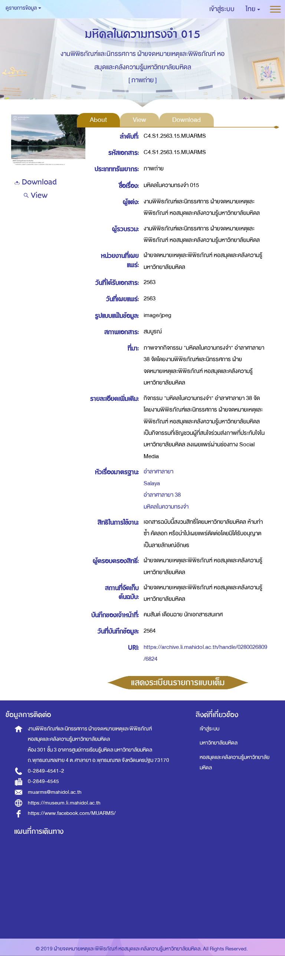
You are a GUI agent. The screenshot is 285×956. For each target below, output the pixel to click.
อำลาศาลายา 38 (162, 495)
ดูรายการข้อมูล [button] (21, 8)
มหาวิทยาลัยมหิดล (219, 742)
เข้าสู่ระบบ (209, 728)
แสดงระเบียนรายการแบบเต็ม (178, 682)
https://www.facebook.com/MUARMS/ (72, 813)
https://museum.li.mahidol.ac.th (64, 802)
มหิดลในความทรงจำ (166, 507)
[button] (253, 9)
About (98, 120)
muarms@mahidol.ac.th (55, 792)
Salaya (152, 483)
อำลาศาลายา (158, 471)
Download (38, 182)
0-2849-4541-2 (46, 771)
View (38, 195)
